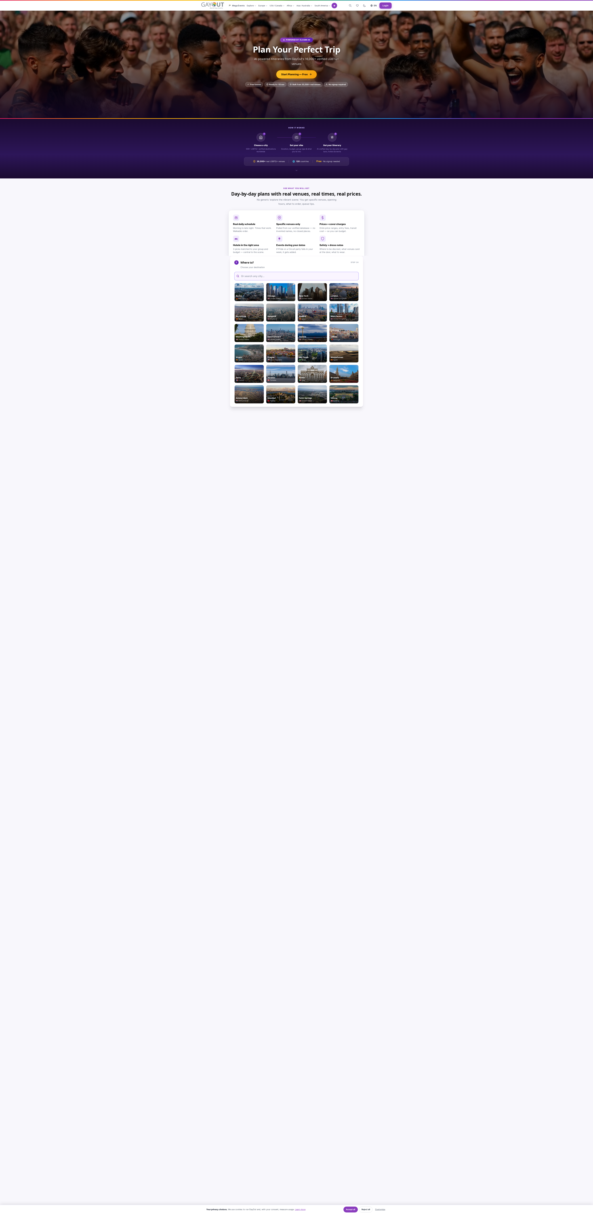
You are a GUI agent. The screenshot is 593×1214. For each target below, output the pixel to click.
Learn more (300, 1209)
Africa (289, 5)
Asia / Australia (303, 5)
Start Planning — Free (294, 74)
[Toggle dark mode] (364, 5)
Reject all (366, 1209)
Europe (261, 5)
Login (386, 5)
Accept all (350, 1209)
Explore (250, 5)
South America (321, 5)
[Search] (350, 5)
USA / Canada (276, 5)
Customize (380, 1209)
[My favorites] (357, 5)
